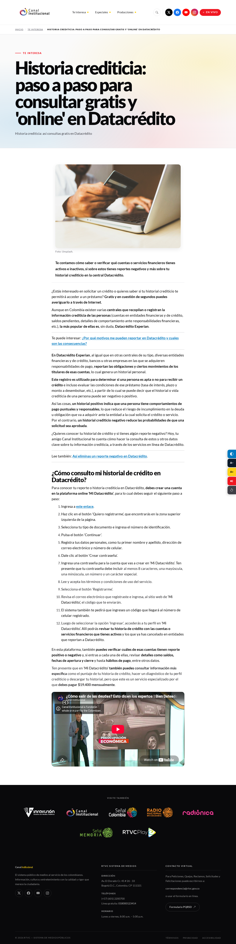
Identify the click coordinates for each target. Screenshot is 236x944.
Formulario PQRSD (180, 906)
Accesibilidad (211, 938)
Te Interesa (79, 12)
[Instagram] (194, 12)
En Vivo (212, 12)
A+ (231, 471)
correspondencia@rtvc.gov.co (182, 888)
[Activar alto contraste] (232, 454)
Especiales (101, 12)
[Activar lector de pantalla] (232, 481)
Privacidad (190, 938)
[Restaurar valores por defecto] (232, 490)
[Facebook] (177, 12)
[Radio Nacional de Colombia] (160, 812)
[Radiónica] (198, 812)
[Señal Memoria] (96, 832)
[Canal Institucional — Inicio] (34, 12)
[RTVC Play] (139, 832)
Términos (172, 938)
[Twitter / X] (169, 12)
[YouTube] (186, 12)
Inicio (19, 29)
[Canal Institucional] (82, 812)
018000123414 (127, 903)
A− (231, 462)
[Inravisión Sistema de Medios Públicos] (39, 812)
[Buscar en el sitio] (157, 12)
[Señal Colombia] (123, 812)
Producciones (125, 12)
